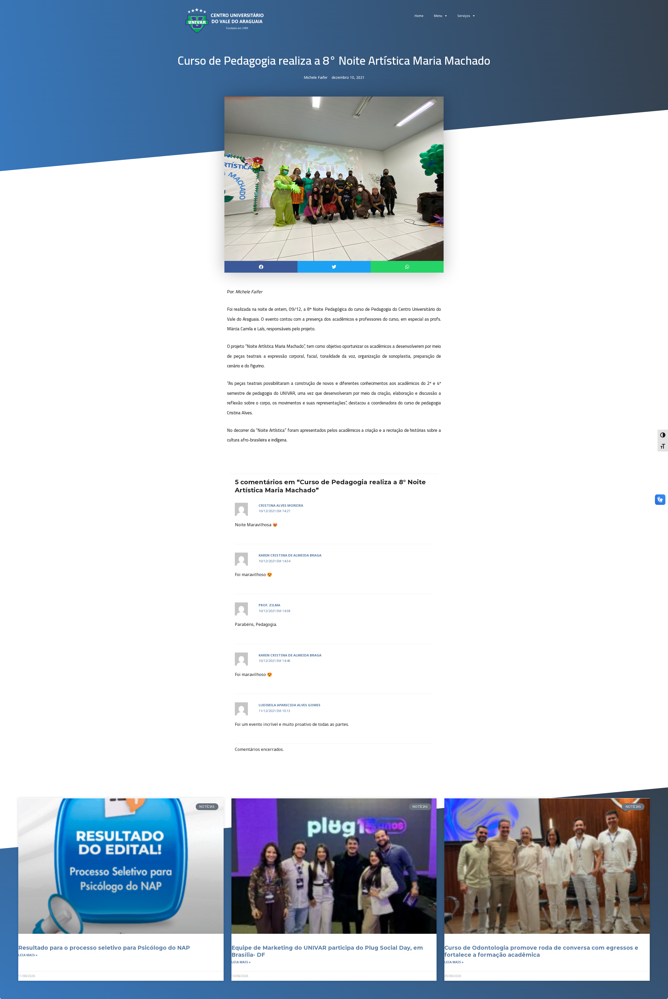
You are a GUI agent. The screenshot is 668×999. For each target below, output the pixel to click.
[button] (260, 267)
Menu (438, 16)
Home (419, 16)
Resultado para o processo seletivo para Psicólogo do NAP (104, 947)
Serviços (463, 16)
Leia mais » (28, 955)
